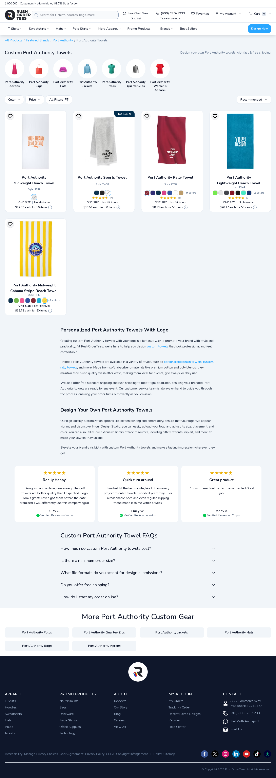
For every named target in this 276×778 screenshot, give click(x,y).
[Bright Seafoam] (243, 192)
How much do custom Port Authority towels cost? (105, 548)
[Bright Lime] (215, 192)
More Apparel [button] (108, 28)
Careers (119, 720)
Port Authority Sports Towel (102, 177)
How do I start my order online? (89, 597)
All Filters (56, 99)
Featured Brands (37, 40)
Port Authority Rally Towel (170, 177)
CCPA (110, 754)
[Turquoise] (39, 300)
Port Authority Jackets (171, 632)
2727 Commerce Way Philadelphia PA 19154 (246, 703)
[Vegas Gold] (181, 192)
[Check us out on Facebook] (204, 754)
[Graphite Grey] (226, 192)
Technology (67, 733)
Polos (9, 727)
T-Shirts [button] (13, 28)
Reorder (174, 720)
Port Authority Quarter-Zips (104, 632)
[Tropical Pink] (22, 300)
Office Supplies (70, 727)
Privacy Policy (94, 754)
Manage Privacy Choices (41, 754)
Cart (259, 14)
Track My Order (179, 707)
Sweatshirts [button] (37, 28)
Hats (8, 720)
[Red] (147, 192)
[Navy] (96, 192)
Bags (63, 707)
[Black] (102, 192)
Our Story (120, 707)
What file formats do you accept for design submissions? (111, 572)
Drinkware (66, 714)
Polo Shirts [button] (80, 28)
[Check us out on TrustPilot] (267, 754)
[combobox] (75, 15)
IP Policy (156, 754)
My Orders (176, 701)
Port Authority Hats (239, 632)
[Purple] (152, 192)
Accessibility (13, 754)
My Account (227, 14)
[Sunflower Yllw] (44, 300)
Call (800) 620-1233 (245, 713)
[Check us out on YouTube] (246, 754)
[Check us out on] (236, 754)
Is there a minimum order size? (87, 560)
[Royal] (169, 192)
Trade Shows (68, 720)
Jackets (10, 733)
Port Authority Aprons (104, 646)
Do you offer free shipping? (84, 585)
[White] (34, 197)
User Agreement (71, 754)
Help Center (177, 727)
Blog (117, 714)
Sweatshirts (13, 714)
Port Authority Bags (37, 646)
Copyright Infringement (132, 754)
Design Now (259, 29)
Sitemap (169, 754)
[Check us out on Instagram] (225, 754)
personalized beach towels (183, 362)
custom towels (157, 346)
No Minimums (69, 701)
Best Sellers (188, 28)
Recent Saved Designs (185, 714)
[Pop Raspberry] (164, 192)
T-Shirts (10, 701)
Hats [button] (59, 28)
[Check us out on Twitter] (215, 754)
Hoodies (11, 707)
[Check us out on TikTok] (257, 754)
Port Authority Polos (37, 632)
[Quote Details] (50, 207)
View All (120, 727)
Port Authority (63, 40)
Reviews (120, 701)
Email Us (236, 729)
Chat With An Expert (244, 721)
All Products (13, 40)
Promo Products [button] (139, 28)
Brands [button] (165, 28)
